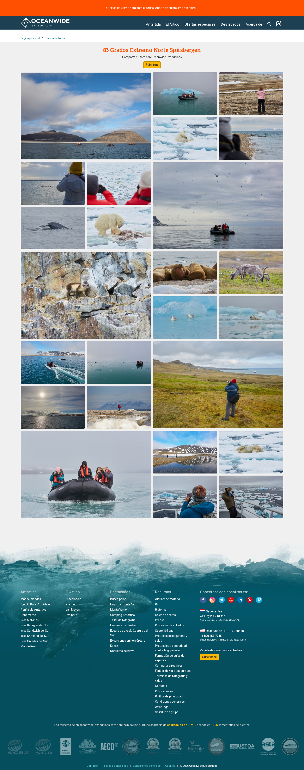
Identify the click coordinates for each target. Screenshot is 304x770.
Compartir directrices (169, 665)
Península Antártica (33, 609)
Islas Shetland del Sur (35, 635)
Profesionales (164, 691)
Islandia (70, 604)
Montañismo (118, 609)
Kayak (114, 645)
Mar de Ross (29, 646)
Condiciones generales (170, 701)
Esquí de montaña (122, 604)
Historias (160, 609)
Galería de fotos (165, 615)
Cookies (170, 765)
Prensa (159, 620)
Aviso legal (162, 707)
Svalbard (71, 615)
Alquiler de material (168, 599)
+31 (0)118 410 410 (212, 616)
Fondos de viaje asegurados (173, 670)
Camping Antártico (122, 615)
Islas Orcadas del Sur (34, 641)
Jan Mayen (73, 609)
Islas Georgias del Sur (34, 625)
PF (156, 604)
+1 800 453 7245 (211, 635)
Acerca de (254, 24)
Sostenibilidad (164, 630)
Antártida (153, 24)
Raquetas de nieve (122, 651)
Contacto (161, 686)
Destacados (231, 24)
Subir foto (152, 64)
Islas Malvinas (30, 620)
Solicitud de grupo (166, 712)
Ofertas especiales (200, 24)
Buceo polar (118, 599)
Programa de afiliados (169, 625)
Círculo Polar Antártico (35, 604)
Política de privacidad (169, 696)
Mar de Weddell (31, 599)
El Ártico (172, 24)
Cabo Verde (28, 615)
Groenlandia (73, 599)
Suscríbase (209, 657)
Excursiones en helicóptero (127, 640)
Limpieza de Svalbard (124, 625)
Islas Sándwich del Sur (35, 630)
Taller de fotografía (122, 620)
